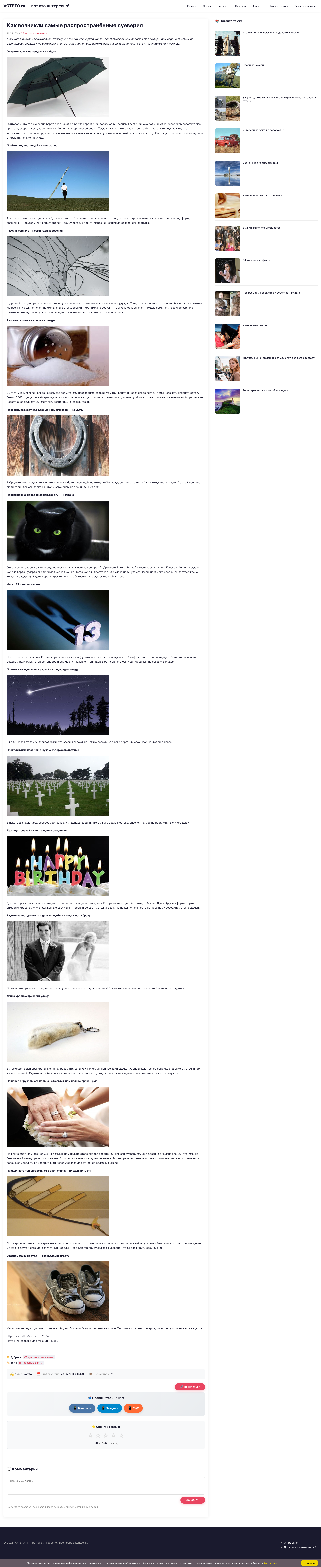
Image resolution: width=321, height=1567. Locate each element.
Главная (192, 6)
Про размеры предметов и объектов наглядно (272, 292)
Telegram (109, 1408)
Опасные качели (253, 65)
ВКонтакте (82, 1408)
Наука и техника (278, 6)
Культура (240, 6)
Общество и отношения (34, 33)
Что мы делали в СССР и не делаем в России (271, 32)
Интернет (223, 6)
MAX (133, 1408)
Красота (257, 6)
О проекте (291, 1542)
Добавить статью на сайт (301, 1547)
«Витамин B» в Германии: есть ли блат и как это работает (279, 357)
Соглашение (270, 1563)
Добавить (192, 1500)
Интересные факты (255, 325)
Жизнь (207, 6)
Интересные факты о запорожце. (264, 130)
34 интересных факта (256, 260)
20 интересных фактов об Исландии (265, 390)
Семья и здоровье (305, 6)
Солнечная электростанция (260, 162)
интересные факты (30, 1362)
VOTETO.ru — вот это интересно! (36, 5)
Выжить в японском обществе (262, 227)
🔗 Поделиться (190, 1386)
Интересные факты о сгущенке (262, 195)
